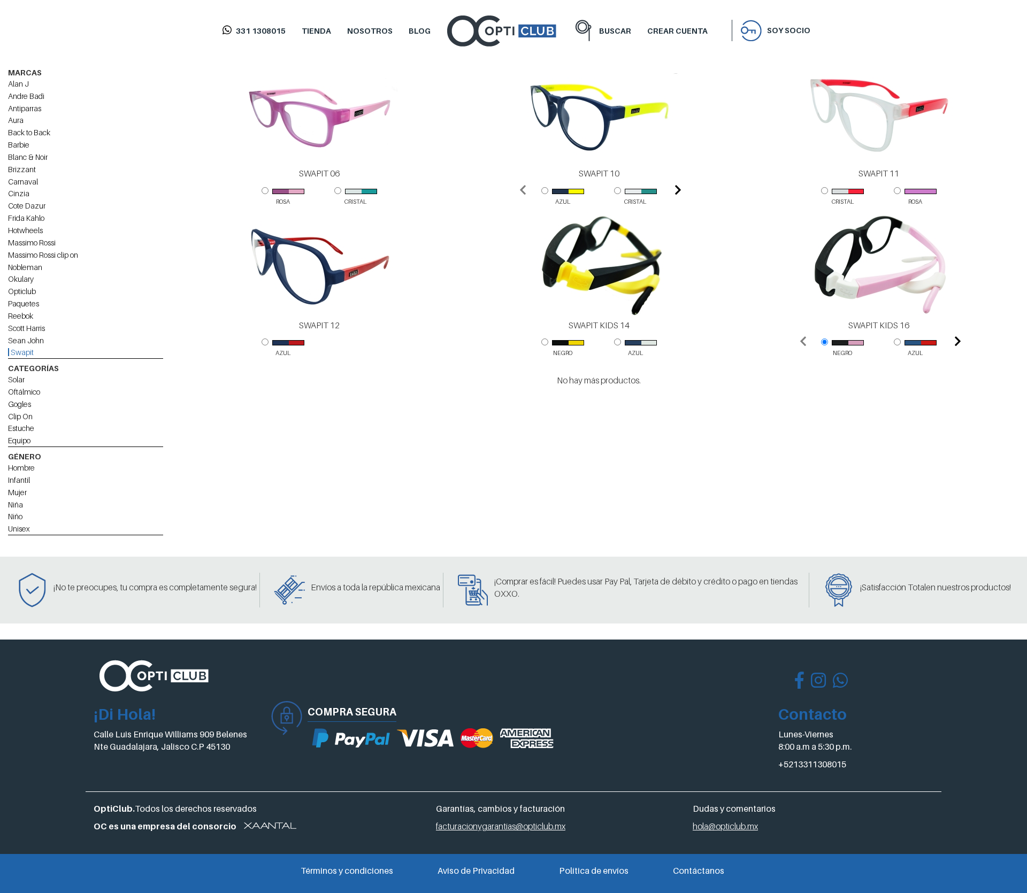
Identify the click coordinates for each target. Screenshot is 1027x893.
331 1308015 (261, 30)
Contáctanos (698, 870)
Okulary (21, 278)
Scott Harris (26, 328)
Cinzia (18, 193)
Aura (16, 120)
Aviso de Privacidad (476, 870)
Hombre (21, 467)
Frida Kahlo (26, 217)
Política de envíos (594, 870)
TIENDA (316, 30)
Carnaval (23, 181)
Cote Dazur (26, 205)
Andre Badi (26, 96)
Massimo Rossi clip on (43, 254)
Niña (15, 504)
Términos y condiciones (347, 870)
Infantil (19, 479)
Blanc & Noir (28, 156)
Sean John (26, 340)
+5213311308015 (812, 764)
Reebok (20, 315)
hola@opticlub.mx (725, 826)
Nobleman (25, 267)
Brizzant (22, 169)
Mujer (17, 492)
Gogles (19, 404)
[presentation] (522, 191)
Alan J (18, 83)
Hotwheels (25, 230)
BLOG (420, 30)
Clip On (20, 416)
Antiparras (24, 108)
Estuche (21, 428)
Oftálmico (24, 391)
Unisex (19, 528)
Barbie (18, 144)
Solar (16, 379)
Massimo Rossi (32, 242)
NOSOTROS (370, 30)
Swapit (21, 352)
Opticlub (22, 291)
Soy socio (788, 30)
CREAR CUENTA (677, 30)
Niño (15, 516)
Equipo (19, 440)
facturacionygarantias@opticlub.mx (500, 826)
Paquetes (23, 303)
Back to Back (29, 132)
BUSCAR (615, 30)
